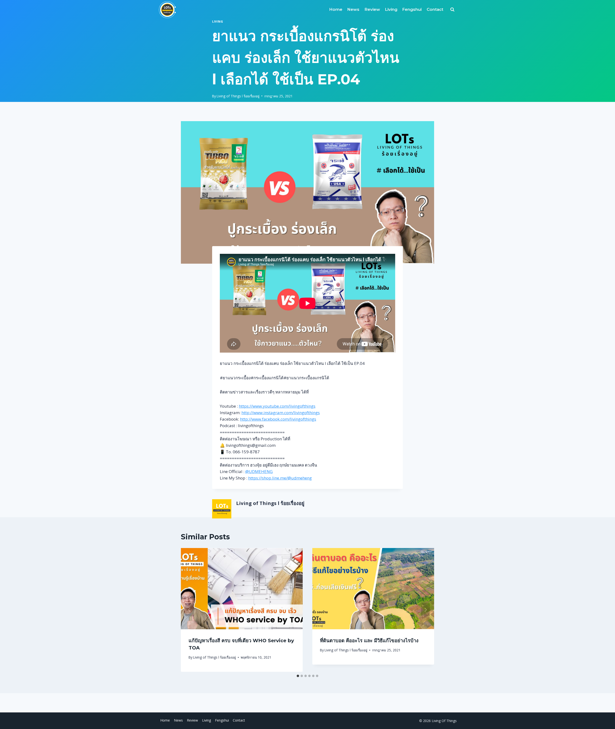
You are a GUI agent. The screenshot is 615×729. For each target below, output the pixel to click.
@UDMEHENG (259, 471)
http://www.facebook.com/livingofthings (278, 419)
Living (391, 9)
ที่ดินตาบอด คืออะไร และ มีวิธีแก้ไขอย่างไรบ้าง (369, 640)
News (353, 9)
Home (335, 9)
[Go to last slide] (189, 609)
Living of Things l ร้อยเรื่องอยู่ (238, 96)
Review (372, 9)
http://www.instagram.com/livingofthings (280, 412)
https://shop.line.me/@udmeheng (280, 478)
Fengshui (412, 9)
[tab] (298, 676)
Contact (435, 9)
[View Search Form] (452, 9)
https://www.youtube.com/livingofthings (277, 406)
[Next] (425, 609)
